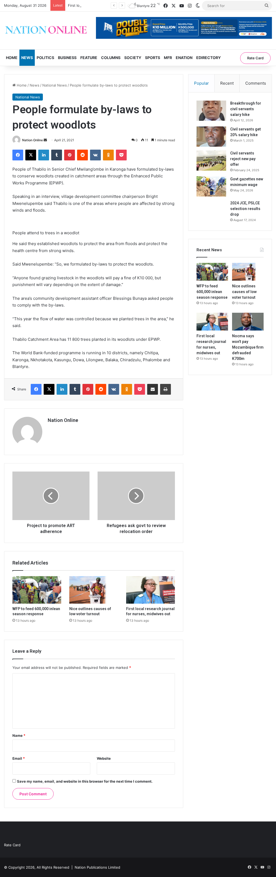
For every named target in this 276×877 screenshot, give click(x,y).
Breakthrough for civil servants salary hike (245, 109)
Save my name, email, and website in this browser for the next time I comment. (85, 781)
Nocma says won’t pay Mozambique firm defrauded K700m (248, 347)
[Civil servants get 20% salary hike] (211, 136)
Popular (201, 83)
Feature (88, 57)
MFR (168, 57)
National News (54, 85)
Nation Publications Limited (97, 867)
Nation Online (32, 140)
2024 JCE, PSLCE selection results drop (245, 208)
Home (12, 57)
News (27, 57)
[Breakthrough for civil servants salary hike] (211, 111)
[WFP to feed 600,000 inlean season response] (36, 590)
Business (67, 57)
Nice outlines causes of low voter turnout (244, 292)
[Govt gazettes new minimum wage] (211, 186)
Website (104, 758)
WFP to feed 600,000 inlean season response (211, 292)
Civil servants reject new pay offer (243, 159)
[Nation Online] (46, 30)
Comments (255, 83)
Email (18, 758)
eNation (184, 57)
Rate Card (255, 58)
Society (132, 57)
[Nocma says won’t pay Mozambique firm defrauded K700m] (248, 322)
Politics (45, 57)
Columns (110, 57)
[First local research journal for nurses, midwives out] (150, 590)
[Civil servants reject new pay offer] (211, 160)
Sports (152, 57)
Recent (227, 83)
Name (18, 735)
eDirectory (208, 57)
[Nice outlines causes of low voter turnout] (93, 590)
